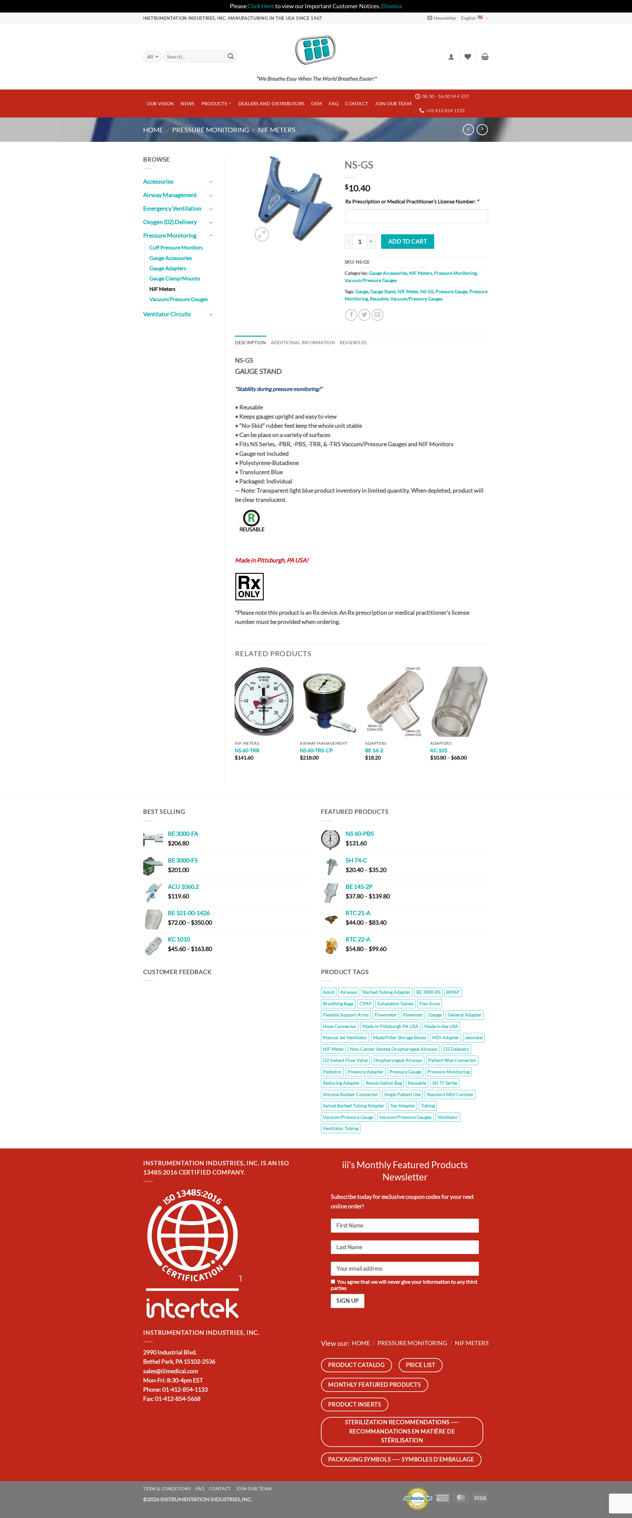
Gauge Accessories (170, 258)
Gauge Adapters (167, 268)
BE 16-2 (374, 750)
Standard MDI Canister (450, 1094)
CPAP (365, 1003)
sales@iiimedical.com (170, 1371)
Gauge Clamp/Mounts (174, 278)
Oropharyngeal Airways (398, 1060)
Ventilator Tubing (340, 1128)
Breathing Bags (338, 1003)
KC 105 (438, 750)
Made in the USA (441, 1026)
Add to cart (407, 241)
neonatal (474, 1037)
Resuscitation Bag (384, 1083)
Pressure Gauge (451, 291)
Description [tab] (250, 342)
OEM (316, 103)
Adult (328, 992)
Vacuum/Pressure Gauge (348, 1117)
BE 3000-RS (428, 992)
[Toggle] (211, 181)
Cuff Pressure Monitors (176, 247)
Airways (348, 992)
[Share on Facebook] (351, 315)
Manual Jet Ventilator (345, 1037)
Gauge (362, 291)
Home (153, 130)
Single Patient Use (402, 1094)
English (468, 18)
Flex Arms (429, 1003)
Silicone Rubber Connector (350, 1094)
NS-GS (427, 291)
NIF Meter (408, 291)
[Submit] (230, 57)
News (187, 103)
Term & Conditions (167, 1488)
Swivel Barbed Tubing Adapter (353, 1105)
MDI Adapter (445, 1037)
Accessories (158, 181)
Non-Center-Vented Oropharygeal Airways (393, 1049)
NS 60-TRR (247, 750)
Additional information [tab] (303, 342)
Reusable (379, 298)
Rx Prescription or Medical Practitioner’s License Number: (412, 201)
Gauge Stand (383, 291)
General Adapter (465, 1014)
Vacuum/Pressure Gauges (178, 299)
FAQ (333, 103)
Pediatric (332, 1071)
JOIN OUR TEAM (393, 103)
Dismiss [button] (392, 6)
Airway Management (170, 195)
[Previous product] (482, 129)
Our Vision (160, 103)
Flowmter (413, 1014)
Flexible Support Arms (346, 1014)
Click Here (261, 6)
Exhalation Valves (395, 1003)
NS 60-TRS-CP (316, 750)
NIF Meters (277, 130)
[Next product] (468, 129)
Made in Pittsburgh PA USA (390, 1026)
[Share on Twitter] (364, 315)
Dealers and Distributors (271, 103)
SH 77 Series (445, 1083)
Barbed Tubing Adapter (386, 992)
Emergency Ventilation (172, 208)
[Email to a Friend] (377, 315)
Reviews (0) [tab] (353, 342)
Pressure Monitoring (210, 130)
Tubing (428, 1105)
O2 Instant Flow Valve (345, 1060)
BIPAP (453, 992)
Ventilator (447, 1117)
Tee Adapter (402, 1105)
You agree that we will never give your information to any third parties (404, 1284)
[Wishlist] (467, 56)
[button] (442, 17)
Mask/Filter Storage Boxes (399, 1037)
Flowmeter (386, 1014)
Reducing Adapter (341, 1083)
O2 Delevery (456, 1049)
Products (214, 103)
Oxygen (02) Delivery (170, 222)
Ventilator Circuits (167, 314)
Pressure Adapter (365, 1071)
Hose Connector (339, 1026)
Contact (356, 103)
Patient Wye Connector (452, 1060)
